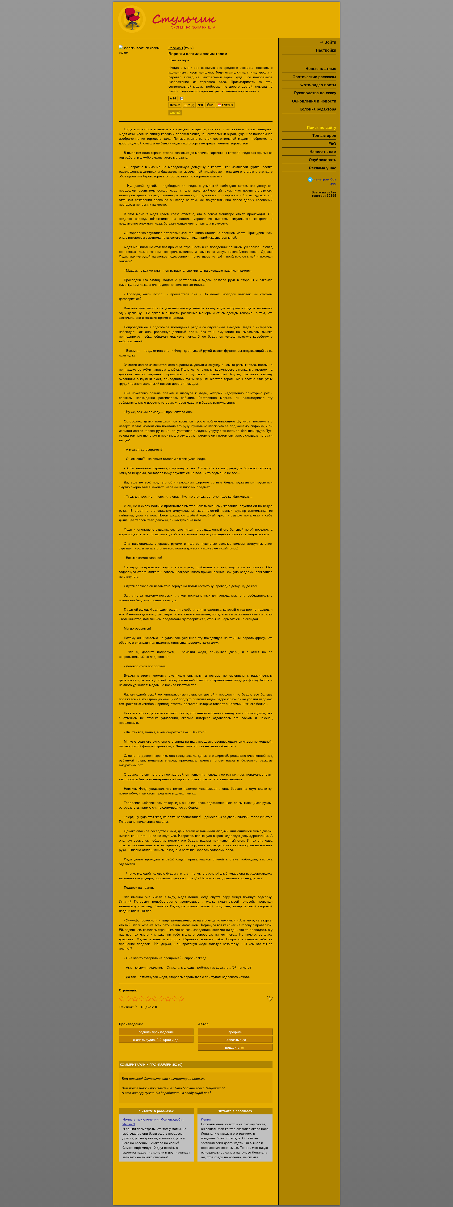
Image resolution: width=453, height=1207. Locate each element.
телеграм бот (325, 179)
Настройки (326, 50)
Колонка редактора (318, 109)
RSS (333, 184)
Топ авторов (324, 135)
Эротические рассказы (314, 76)
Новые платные (321, 68)
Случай (175, 112)
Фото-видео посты (318, 84)
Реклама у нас (322, 168)
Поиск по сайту (321, 127)
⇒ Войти (328, 42)
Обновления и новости (314, 101)
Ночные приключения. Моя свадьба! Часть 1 (153, 1121)
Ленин (206, 1119)
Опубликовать (322, 159)
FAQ (332, 143)
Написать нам (323, 151)
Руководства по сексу (315, 92)
